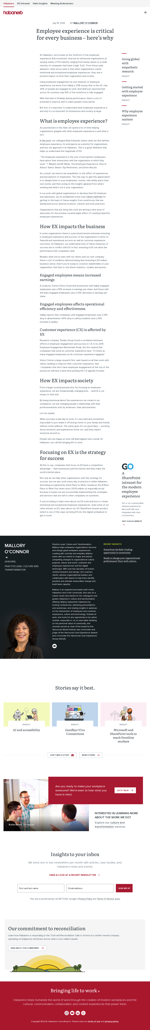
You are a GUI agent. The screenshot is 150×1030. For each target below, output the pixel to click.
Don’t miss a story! (59, 755)
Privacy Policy (85, 898)
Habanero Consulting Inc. (13, 12)
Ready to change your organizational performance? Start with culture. (122, 559)
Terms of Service (105, 898)
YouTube (72, 1013)
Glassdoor (83, 1013)
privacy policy (112, 1021)
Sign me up (124, 888)
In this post (45, 140)
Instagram (66, 1013)
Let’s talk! (123, 790)
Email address (75, 888)
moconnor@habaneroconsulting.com (54, 646)
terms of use (94, 1021)
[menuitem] (9, 3)
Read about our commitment (25, 948)
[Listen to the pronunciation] (7, 557)
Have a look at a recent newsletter (72, 875)
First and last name (28, 888)
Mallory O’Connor (86, 23)
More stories (88, 755)
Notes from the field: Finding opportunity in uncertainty (118, 551)
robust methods (94, 196)
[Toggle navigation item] (145, 12)
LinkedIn (78, 1013)
